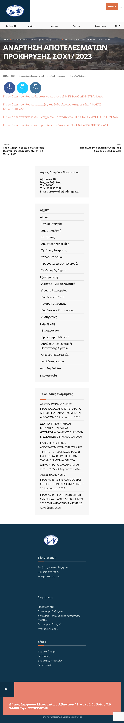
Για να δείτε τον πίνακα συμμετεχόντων (30, 117)
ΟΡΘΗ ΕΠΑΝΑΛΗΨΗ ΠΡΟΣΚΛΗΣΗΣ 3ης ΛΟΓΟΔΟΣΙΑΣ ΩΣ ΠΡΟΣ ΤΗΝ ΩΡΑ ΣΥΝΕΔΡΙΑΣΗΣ (62, 480)
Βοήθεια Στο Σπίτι (53, 297)
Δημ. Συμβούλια (50, 368)
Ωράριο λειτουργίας (54, 290)
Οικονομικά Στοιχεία (55, 354)
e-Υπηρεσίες (49, 317)
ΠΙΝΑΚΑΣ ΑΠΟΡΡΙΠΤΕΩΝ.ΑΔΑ (89, 125)
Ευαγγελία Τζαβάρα (77, 76)
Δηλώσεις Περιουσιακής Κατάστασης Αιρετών (56, 346)
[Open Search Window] (120, 25)
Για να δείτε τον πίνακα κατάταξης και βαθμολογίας (37, 104)
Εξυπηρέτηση (49, 277)
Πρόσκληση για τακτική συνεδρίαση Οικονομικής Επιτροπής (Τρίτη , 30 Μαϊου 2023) (23, 149)
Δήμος (44, 217)
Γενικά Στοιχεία (51, 224)
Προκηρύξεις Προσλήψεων (49, 39)
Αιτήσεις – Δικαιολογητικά (58, 284)
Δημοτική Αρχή (51, 230)
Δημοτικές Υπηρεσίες (55, 244)
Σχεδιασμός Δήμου (53, 270)
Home (5, 39)
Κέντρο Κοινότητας (53, 303)
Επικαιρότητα (31, 39)
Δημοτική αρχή (46, 651)
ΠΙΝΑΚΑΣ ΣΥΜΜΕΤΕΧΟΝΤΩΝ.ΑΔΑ (96, 117)
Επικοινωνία (100, 26)
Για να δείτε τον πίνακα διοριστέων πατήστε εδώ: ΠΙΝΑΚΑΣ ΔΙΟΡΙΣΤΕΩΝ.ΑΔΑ (53, 96)
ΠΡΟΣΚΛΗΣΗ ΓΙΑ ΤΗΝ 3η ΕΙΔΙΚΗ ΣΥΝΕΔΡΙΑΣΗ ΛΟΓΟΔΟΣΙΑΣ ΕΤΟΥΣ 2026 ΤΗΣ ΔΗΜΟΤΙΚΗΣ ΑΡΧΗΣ (62, 499)
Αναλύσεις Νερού (52, 361)
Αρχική (44, 210)
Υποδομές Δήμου (52, 257)
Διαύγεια (54, 26)
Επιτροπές (48, 237)
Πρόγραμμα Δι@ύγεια (55, 337)
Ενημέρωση (47, 324)
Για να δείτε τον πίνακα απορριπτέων (28, 125)
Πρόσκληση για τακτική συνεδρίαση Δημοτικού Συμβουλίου (100, 148)
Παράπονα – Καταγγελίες (57, 310)
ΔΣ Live (31, 26)
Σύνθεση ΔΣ (11, 26)
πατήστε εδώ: (80, 104)
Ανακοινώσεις (19, 39)
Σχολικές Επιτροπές (54, 250)
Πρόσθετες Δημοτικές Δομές (59, 263)
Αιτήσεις (76, 26)
